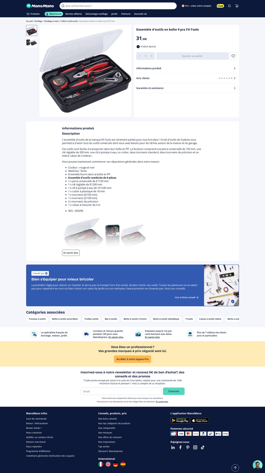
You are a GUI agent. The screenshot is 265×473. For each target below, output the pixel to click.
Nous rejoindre (34, 446)
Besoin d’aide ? (33, 427)
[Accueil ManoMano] (40, 5)
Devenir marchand (35, 441)
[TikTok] (202, 447)
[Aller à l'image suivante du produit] (125, 71)
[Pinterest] (187, 447)
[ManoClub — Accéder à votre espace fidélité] (220, 5)
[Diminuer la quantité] (139, 56)
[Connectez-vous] (229, 5)
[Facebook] (180, 447)
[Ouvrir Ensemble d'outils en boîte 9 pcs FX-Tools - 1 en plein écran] (85, 71)
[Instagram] (195, 447)
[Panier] (236, 5)
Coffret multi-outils (69, 21)
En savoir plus (162, 401)
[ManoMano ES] (123, 464)
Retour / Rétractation (37, 423)
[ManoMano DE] (115, 464)
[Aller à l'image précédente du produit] (45, 71)
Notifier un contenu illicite (39, 437)
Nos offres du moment (110, 437)
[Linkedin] (172, 447)
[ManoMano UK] (108, 464)
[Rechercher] (63, 6)
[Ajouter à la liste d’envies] (233, 56)
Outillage (38, 21)
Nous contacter (34, 432)
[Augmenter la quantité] (152, 56)
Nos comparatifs (106, 427)
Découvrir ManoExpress (110, 451)
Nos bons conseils (107, 418)
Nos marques (105, 432)
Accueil (29, 21)
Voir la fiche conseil (185, 297)
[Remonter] (235, 468)
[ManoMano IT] (100, 464)
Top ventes (104, 446)
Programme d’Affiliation (38, 451)
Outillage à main (51, 21)
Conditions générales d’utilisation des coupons (50, 455)
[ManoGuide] (258, 465)
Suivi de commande (36, 418)
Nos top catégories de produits (114, 423)
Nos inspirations (106, 441)
